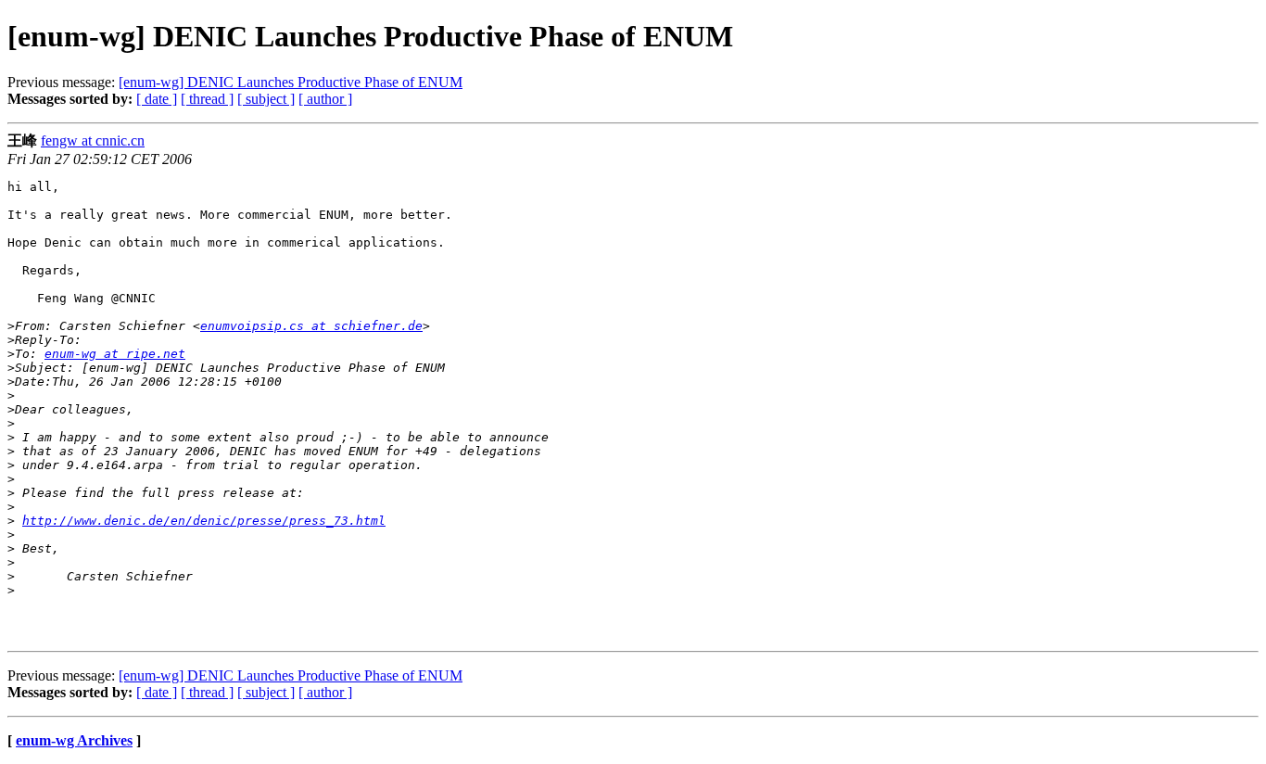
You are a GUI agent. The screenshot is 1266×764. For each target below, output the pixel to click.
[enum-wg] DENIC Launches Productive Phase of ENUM (290, 82)
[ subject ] (266, 99)
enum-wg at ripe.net (114, 354)
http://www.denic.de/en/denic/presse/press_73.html (204, 521)
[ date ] (156, 99)
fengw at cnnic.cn (93, 140)
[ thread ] (207, 99)
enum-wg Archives (74, 740)
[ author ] (325, 99)
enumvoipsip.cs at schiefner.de (311, 326)
